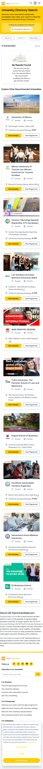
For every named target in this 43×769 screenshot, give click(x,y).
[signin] (35, 2)
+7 (24, 289)
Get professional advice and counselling (17, 715)
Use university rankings (10, 689)
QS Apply (15, 631)
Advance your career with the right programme (19, 705)
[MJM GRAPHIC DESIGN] (7, 331)
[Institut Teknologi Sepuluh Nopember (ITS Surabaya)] (7, 221)
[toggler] (39, 2)
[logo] (10, 3)
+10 (9, 341)
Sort (36, 46)
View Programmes (31, 135)
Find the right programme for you (14, 686)
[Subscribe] (38, 674)
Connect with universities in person (15, 692)
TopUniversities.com (7, 617)
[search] (31, 3)
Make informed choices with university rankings (20, 708)
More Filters (34, 38)
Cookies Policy (31, 742)
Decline (21, 754)
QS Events (4, 631)
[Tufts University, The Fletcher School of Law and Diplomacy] (7, 381)
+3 (38, 495)
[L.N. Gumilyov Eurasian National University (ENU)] (7, 276)
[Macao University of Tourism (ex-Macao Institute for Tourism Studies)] (7, 167)
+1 (38, 184)
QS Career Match (6, 638)
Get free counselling (9, 696)
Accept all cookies (21, 760)
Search (7, 38)
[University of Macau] (7, 118)
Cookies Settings (21, 747)
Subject (21, 38)
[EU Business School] (7, 586)
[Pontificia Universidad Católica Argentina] (7, 484)
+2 (27, 550)
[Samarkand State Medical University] (7, 536)
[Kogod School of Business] (7, 437)
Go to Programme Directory (21, 29)
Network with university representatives (17, 712)
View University (13, 135)
